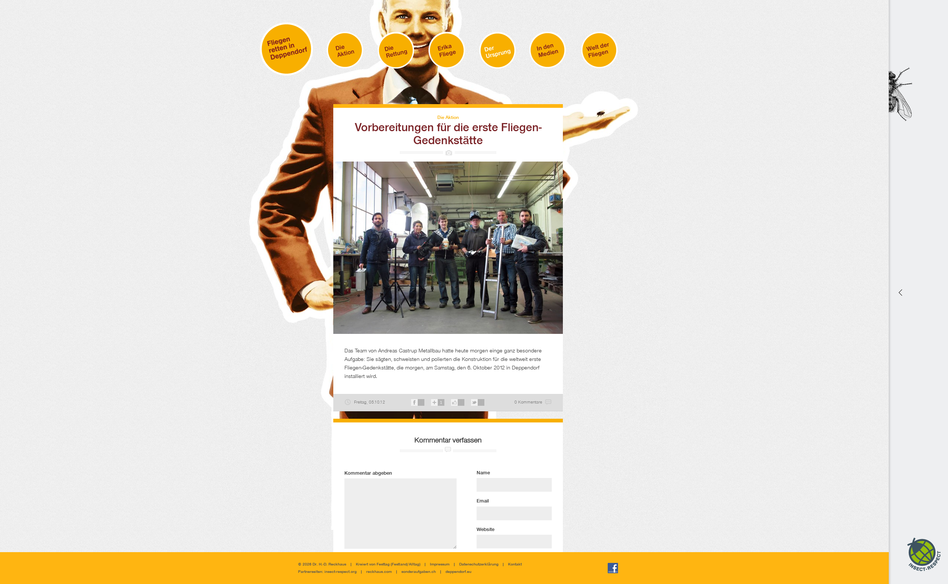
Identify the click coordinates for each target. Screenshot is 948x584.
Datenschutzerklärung (478, 565)
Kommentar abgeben (368, 473)
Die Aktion (448, 117)
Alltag (414, 565)
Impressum (440, 565)
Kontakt (515, 565)
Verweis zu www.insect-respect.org (899, 291)
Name (483, 473)
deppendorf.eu (458, 572)
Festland (399, 565)
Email (483, 501)
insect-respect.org (340, 572)
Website (485, 529)
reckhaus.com (379, 572)
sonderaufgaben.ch (418, 572)
